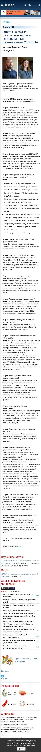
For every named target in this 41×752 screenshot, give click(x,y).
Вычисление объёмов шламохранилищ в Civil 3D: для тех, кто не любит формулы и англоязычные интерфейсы (18, 624)
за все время (15, 591)
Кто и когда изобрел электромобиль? (16, 611)
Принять (21, 749)
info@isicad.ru (23, 724)
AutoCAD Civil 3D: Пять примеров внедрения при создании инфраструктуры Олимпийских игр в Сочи (19, 616)
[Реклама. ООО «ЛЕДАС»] (20, 12)
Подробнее (4, 735)
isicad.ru (24, 717)
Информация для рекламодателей (11, 738)
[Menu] (2, 5)
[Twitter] (18, 546)
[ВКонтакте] (16, 546)
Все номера (5, 671)
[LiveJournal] (20, 546)
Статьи (6, 22)
